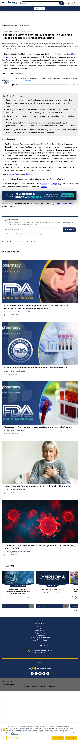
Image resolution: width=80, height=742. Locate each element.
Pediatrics (13, 242)
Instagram (55, 184)
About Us (40, 621)
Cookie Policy (15, 734)
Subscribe (68, 230)
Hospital (5, 242)
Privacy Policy (40, 633)
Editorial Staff (40, 631)
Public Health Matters (34, 242)
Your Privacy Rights (40, 640)
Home (4, 26)
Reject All (71, 738)
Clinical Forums (40, 623)
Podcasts (10, 26)
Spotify (28, 174)
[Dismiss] (74, 193)
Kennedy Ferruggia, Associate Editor (18, 552)
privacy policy (40, 234)
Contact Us (40, 628)
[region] (40, 732)
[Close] (77, 726)
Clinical (38, 8)
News (43, 687)
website (44, 184)
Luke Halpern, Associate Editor (16, 371)
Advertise (40, 626)
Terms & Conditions (40, 635)
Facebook (69, 203)
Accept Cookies (58, 738)
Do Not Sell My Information (40, 638)
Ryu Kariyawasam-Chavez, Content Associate (20, 312)
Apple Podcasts (15, 174)
